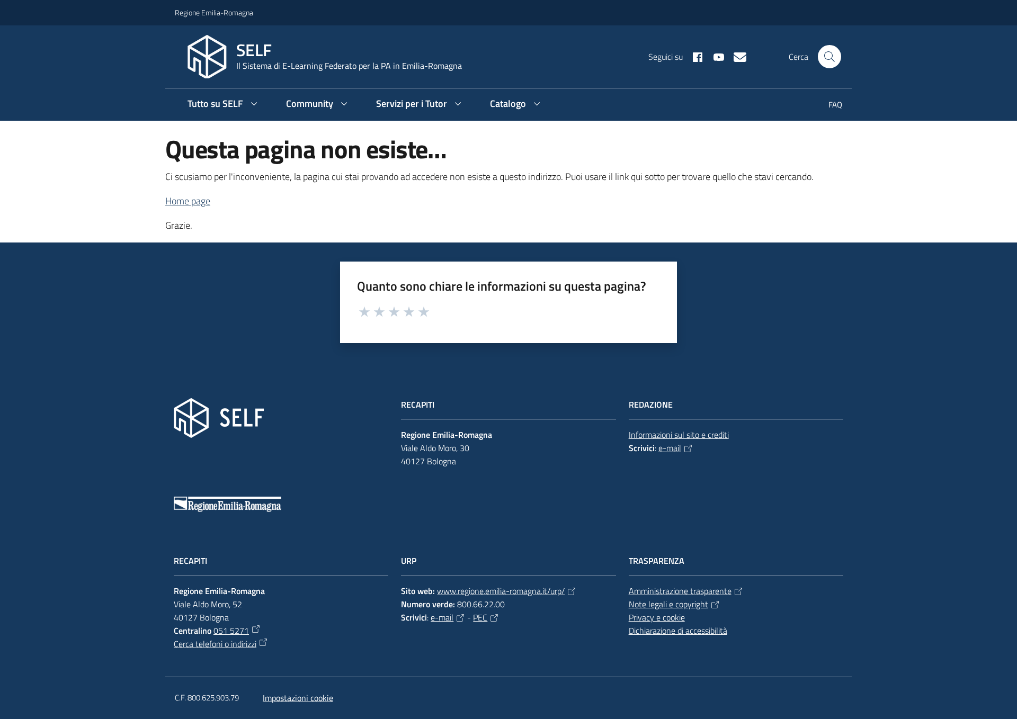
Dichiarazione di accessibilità (678, 630)
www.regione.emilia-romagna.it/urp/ (501, 591)
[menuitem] (829, 106)
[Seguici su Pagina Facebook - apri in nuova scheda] (693, 56)
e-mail (669, 448)
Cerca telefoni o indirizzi (215, 643)
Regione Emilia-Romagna (214, 12)
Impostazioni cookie (298, 697)
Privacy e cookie (657, 617)
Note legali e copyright (668, 604)
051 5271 (231, 630)
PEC (480, 617)
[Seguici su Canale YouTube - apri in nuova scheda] (714, 56)
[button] (829, 56)
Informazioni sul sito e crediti (679, 434)
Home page (187, 201)
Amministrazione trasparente (680, 591)
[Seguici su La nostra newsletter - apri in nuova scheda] (735, 56)
